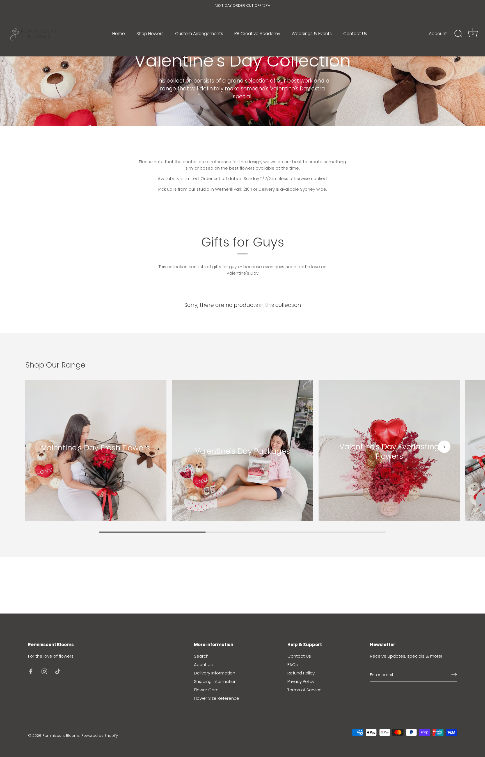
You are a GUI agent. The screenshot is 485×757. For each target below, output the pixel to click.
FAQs (292, 664)
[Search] (458, 34)
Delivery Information (214, 673)
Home (118, 34)
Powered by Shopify (99, 735)
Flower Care (206, 690)
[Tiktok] (58, 671)
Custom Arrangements (199, 34)
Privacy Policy (300, 681)
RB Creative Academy (257, 34)
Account (438, 34)
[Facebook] (31, 671)
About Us (203, 664)
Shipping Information (215, 681)
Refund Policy (301, 673)
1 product (95, 455)
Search (201, 656)
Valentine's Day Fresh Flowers (96, 448)
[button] (41, 447)
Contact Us (355, 34)
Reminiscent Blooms (61, 735)
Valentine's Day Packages (242, 451)
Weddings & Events (312, 34)
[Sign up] (454, 675)
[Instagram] (44, 671)
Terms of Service (304, 690)
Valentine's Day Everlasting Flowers (389, 451)
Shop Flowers (150, 34)
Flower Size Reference (216, 698)
